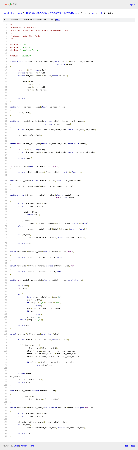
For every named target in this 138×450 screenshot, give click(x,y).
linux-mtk (16, 13)
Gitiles (16, 445)
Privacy (23, 445)
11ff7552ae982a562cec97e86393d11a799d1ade (50, 13)
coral (6, 13)
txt (126, 445)
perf (93, 13)
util (100, 13)
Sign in (132, 4)
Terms (31, 445)
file (58, 20)
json (133, 445)
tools (85, 13)
